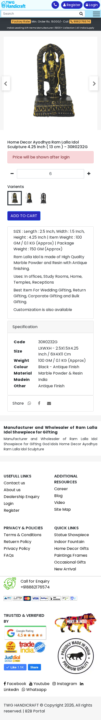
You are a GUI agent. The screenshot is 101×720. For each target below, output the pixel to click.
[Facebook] (39, 403)
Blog (58, 495)
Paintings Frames (70, 555)
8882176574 (81, 21)
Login (93, 4)
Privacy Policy (17, 548)
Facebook (16, 684)
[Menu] (96, 14)
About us (12, 490)
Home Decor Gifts (71, 548)
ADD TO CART (24, 216)
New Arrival (65, 569)
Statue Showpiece (71, 535)
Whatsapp (36, 689)
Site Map (62, 509)
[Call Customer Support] (55, 5)
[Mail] (49, 403)
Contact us (14, 483)
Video (59, 502)
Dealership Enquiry (21, 496)
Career (61, 489)
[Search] (81, 13)
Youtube (41, 684)
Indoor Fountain (69, 541)
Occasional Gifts (70, 562)
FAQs (9, 555)
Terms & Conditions (22, 535)
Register (73, 4)
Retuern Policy (17, 541)
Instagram (66, 684)
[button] (6, 83)
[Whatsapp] (29, 403)
